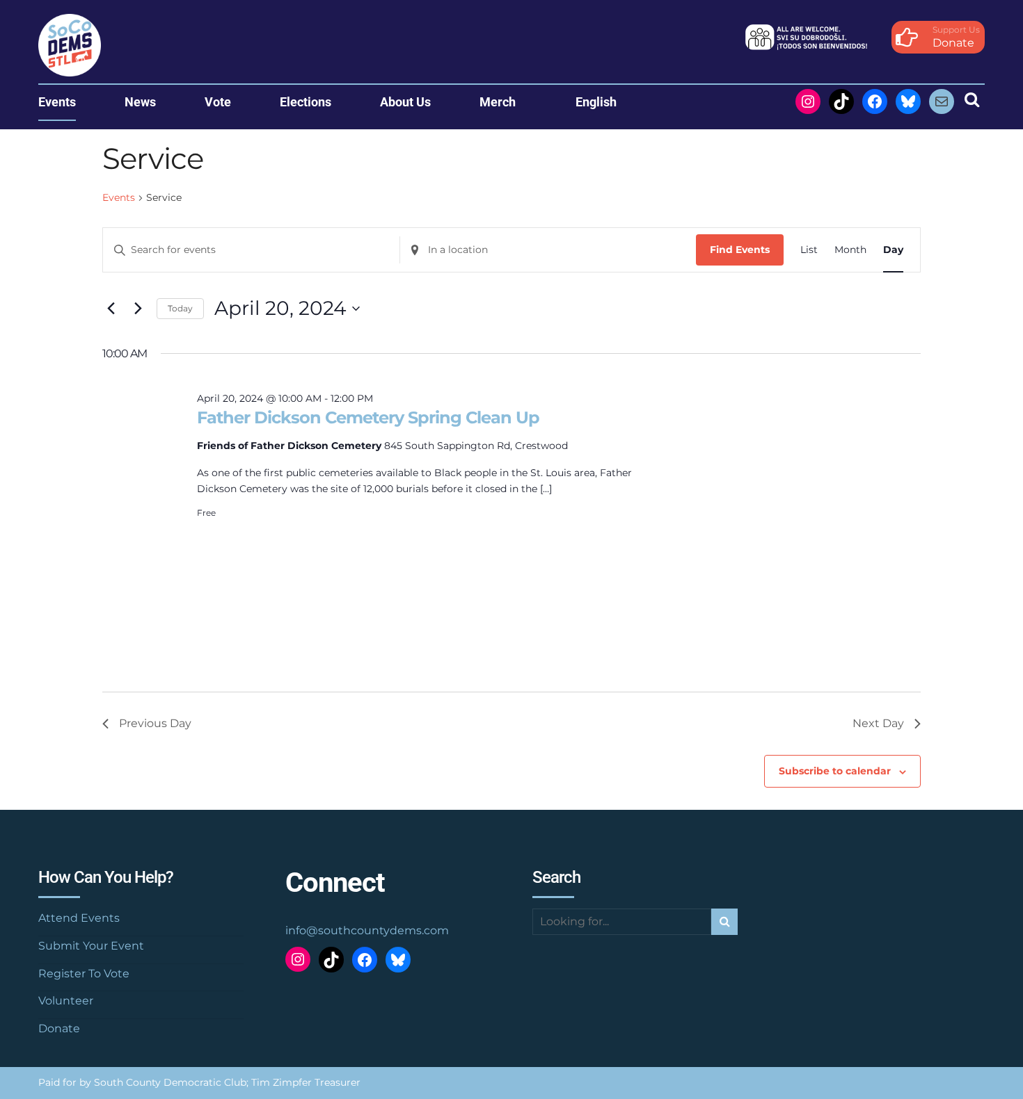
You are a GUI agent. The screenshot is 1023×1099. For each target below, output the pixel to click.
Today (180, 308)
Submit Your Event (91, 945)
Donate (59, 1028)
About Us (405, 102)
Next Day (878, 723)
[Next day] (137, 308)
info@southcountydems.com (367, 930)
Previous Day (155, 723)
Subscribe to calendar (835, 771)
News (140, 102)
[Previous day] (110, 308)
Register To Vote (83, 973)
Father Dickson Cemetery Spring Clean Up (368, 417)
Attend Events (79, 918)
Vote (218, 102)
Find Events (740, 249)
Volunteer (65, 1000)
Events (57, 102)
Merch (497, 102)
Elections (305, 102)
